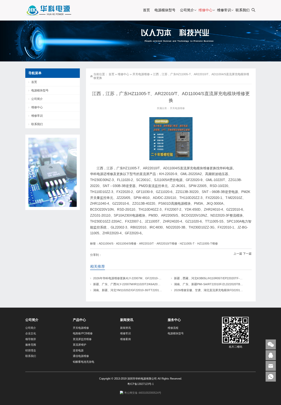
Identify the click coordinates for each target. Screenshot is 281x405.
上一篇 (237, 253)
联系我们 (243, 10)
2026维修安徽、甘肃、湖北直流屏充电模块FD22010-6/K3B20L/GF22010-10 (223, 290)
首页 (146, 10)
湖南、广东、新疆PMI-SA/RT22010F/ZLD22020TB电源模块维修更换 (218, 284)
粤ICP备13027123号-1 (140, 383)
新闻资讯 (125, 327)
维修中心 (205, 10)
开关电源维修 (141, 74)
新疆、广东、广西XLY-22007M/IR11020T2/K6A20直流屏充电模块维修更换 (141, 284)
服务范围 (30, 344)
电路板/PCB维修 (83, 333)
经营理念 (30, 350)
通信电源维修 (81, 356)
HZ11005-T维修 (207, 243)
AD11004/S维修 (126, 243)
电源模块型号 (164, 10)
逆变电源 (78, 350)
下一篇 (247, 253)
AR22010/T (146, 243)
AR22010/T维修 (167, 243)
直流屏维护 (79, 344)
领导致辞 (30, 339)
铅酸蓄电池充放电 (83, 361)
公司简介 (187, 10)
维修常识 (224, 10)
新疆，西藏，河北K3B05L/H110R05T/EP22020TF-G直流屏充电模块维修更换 (224, 278)
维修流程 (173, 327)
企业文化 (30, 333)
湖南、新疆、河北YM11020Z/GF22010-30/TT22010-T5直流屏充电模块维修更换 (145, 290)
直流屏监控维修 (82, 339)
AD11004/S (106, 243)
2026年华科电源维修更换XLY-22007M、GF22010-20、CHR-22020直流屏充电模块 (146, 278)
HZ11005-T (187, 243)
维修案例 (125, 339)
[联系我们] (271, 355)
